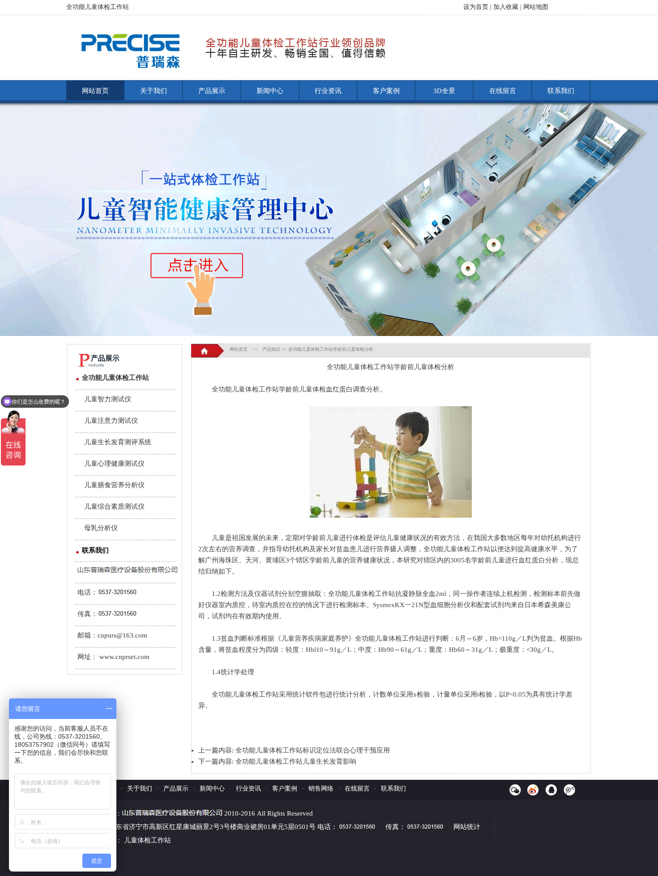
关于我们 (153, 90)
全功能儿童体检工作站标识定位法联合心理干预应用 (312, 750)
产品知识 (271, 349)
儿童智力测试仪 (107, 399)
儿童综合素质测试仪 (114, 506)
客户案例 (386, 90)
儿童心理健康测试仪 (114, 463)
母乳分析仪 (101, 528)
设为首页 (475, 7)
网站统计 (466, 826)
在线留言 (502, 90)
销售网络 (320, 788)
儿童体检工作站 (147, 840)
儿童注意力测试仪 (111, 420)
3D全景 (444, 90)
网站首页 (95, 90)
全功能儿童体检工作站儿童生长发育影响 (295, 761)
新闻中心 (269, 90)
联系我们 (560, 90)
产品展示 (211, 90)
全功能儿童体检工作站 (115, 377)
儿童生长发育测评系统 (117, 442)
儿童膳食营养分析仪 (114, 485)
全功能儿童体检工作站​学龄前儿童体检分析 (330, 349)
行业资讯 (328, 90)
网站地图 (535, 7)
